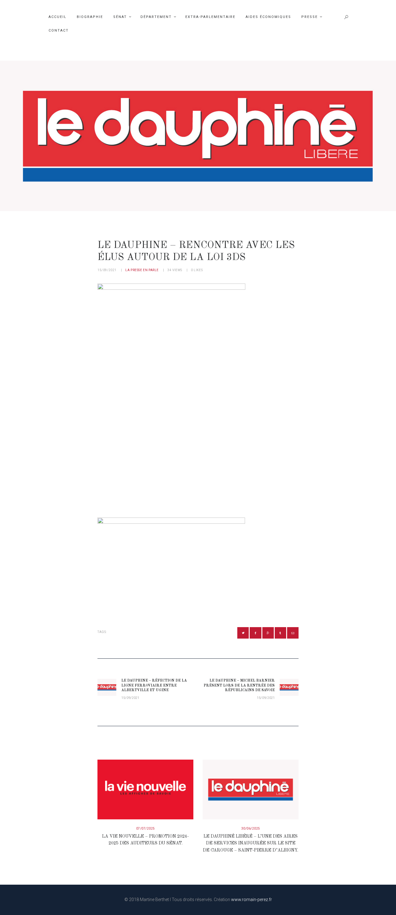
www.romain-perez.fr (251, 899)
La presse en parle (142, 270)
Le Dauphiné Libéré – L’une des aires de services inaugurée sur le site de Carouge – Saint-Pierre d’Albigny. (250, 843)
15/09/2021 (107, 270)
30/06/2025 (250, 828)
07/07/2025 (145, 828)
